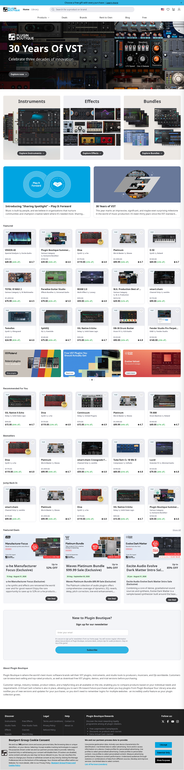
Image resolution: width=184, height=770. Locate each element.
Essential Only (163, 752)
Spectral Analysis (12, 253)
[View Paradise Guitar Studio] (55, 277)
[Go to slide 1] (86, 85)
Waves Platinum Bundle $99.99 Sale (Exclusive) (85, 568)
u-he (86, 253)
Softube (129, 463)
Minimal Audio (168, 463)
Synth (79, 253)
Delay (79, 331)
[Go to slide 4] (95, 85)
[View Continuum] (92, 401)
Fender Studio (162, 331)
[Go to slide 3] (92, 85)
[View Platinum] (128, 238)
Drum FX (116, 331)
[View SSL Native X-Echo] (92, 316)
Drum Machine (156, 416)
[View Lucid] (164, 448)
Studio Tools (10, 725)
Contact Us (69, 721)
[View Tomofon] (19, 316)
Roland (160, 253)
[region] (92, 753)
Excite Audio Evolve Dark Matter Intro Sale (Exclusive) (144, 568)
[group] (19, 247)
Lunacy (92, 292)
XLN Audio (127, 331)
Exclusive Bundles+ (51, 256)
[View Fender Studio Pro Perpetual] (164, 316)
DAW (152, 331)
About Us (69, 725)
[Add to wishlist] (33, 232)
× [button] (181, 2)
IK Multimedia (27, 292)
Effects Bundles (47, 292)
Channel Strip (155, 292)
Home (26, 9)
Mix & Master (118, 253)
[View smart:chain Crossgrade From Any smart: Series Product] (92, 448)
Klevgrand (17, 331)
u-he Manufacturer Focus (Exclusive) (21, 568)
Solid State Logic (91, 331)
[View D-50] (164, 238)
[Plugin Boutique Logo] (11, 9)
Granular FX (154, 463)
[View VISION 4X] (19, 238)
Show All (177, 530)
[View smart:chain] (164, 277)
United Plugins (91, 416)
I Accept (163, 745)
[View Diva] (92, 238)
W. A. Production (122, 295)
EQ (42, 331)
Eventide (49, 331)
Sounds (8, 734)
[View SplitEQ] (55, 316)
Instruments (10, 721)
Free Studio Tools (29, 725)
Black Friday (27, 734)
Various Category (48, 253)
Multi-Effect (82, 292)
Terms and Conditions (53, 721)
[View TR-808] (164, 401)
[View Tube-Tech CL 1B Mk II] (128, 448)
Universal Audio (62, 292)
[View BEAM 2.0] (92, 277)
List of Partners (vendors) (96, 764)
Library (35, 9)
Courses (25, 730)
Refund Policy (49, 730)
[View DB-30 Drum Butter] (128, 316)
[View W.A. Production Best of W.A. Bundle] (128, 277)
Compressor (118, 463)
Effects (8, 730)
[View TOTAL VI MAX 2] (19, 277)
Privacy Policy (49, 725)
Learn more (112, 2)
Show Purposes (163, 760)
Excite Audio (27, 253)
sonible (166, 292)
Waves (129, 253)
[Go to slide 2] (89, 85)
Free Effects (27, 721)
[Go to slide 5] (97, 85)
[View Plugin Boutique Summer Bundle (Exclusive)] (55, 238)
